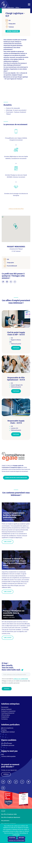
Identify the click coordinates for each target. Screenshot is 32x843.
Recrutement (4, 707)
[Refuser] (31, 825)
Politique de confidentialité (16, 840)
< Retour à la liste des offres (16, 208)
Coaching (3, 730)
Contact (6, 774)
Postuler (16, 347)
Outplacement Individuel (8, 732)
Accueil (3, 811)
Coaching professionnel (7, 713)
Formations (4, 719)
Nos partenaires (5, 820)
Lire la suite (7, 541)
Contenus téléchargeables (8, 756)
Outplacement (5, 717)
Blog (2, 754)
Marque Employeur (6, 709)
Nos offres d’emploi (6, 743)
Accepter (12, 837)
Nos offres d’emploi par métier (9, 814)
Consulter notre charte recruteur (16, 477)
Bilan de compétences (7, 728)
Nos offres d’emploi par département (10, 817)
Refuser (21, 837)
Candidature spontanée (7, 745)
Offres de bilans (5, 715)
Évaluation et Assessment (8, 711)
